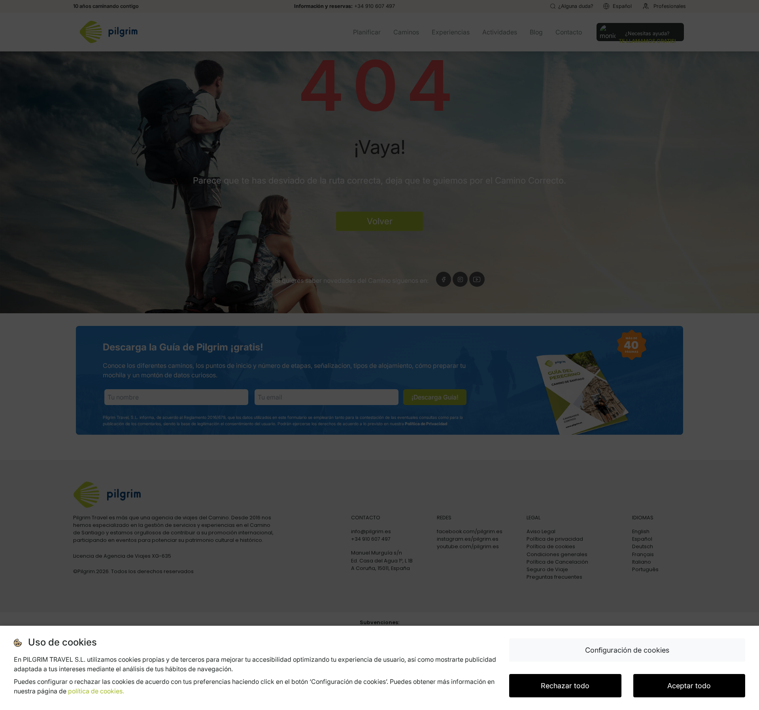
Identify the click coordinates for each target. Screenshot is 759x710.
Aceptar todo (689, 686)
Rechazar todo (565, 686)
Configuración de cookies (627, 650)
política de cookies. (96, 691)
